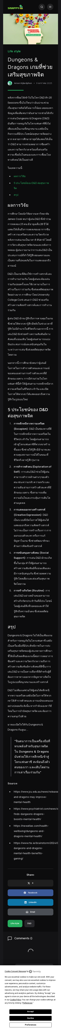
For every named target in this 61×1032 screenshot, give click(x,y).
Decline (30, 1018)
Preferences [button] (27, 1003)
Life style (14, 51)
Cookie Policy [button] (15, 1000)
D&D (29, 923)
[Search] (42, 7)
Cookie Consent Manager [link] (15, 971)
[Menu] (50, 7)
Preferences (30, 1025)
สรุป (16, 194)
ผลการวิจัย (19, 176)
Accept (30, 1011)
